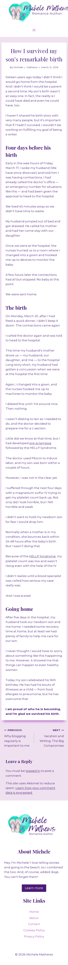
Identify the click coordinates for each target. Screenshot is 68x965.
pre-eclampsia (40, 443)
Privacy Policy (34, 936)
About (34, 918)
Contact (34, 924)
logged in (33, 771)
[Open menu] (34, 30)
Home (34, 911)
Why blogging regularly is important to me (16, 738)
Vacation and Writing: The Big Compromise (52, 738)
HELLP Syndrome (42, 556)
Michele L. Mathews (25, 67)
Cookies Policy (34, 930)
